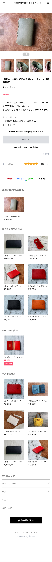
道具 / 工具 (7, 508)
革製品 (5, 491)
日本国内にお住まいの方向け (26, 147)
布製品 (5, 500)
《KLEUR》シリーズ (10, 483)
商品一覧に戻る (26, 520)
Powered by (23, 537)
